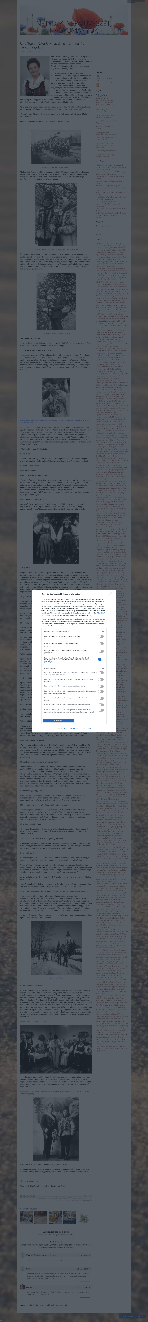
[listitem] (74, 631)
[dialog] (74, 661)
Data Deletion (61, 728)
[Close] (111, 594)
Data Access (74, 728)
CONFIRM (58, 720)
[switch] (101, 636)
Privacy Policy (86, 728)
